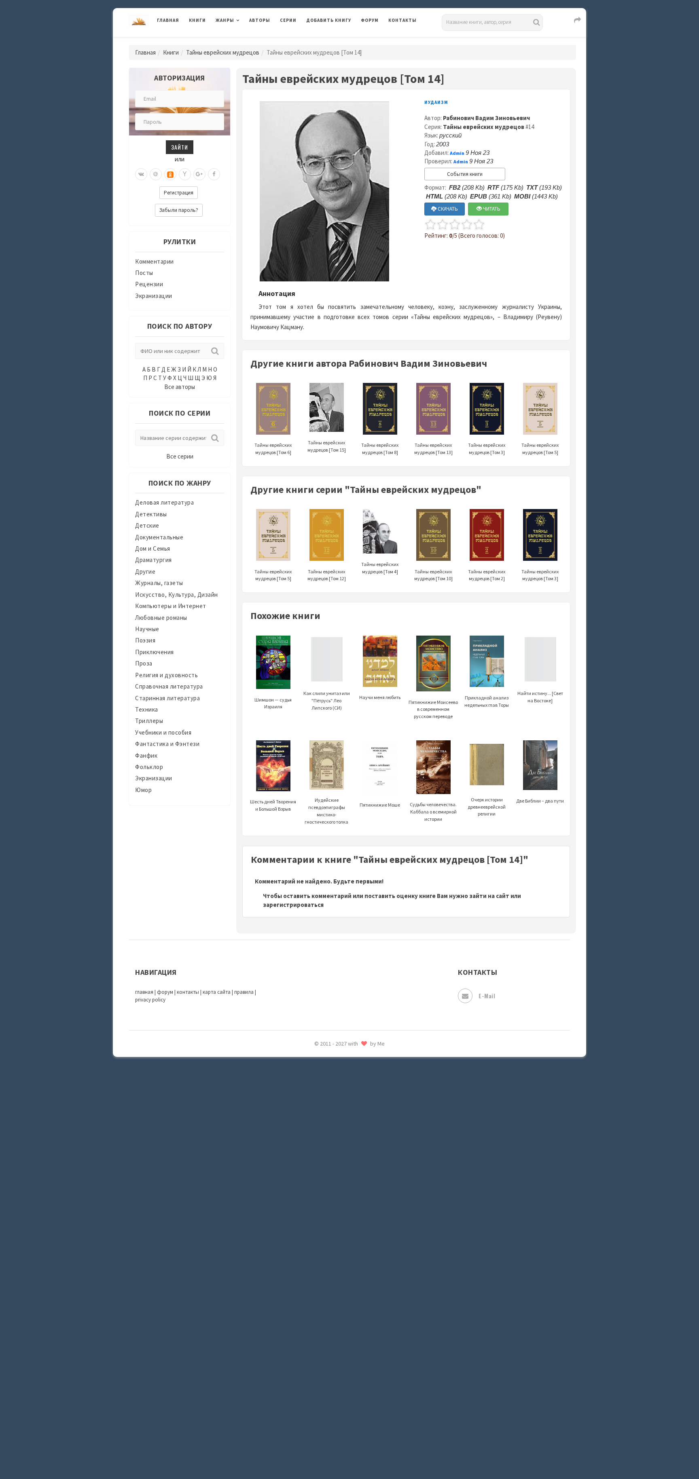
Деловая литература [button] (244, 41)
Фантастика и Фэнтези (167, 744)
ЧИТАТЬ (491, 208)
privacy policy (150, 999)
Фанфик (146, 755)
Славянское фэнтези (336, 1180)
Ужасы (316, 1307)
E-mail (487, 995)
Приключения (154, 652)
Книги (197, 20)
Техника (146, 709)
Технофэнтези (327, 1289)
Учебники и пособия (163, 732)
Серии (288, 20)
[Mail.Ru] (156, 174)
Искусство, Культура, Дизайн (176, 594)
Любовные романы (161, 617)
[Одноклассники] (170, 174)
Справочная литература (169, 686)
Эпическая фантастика (339, 1379)
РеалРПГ (318, 1126)
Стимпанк (321, 1252)
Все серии (179, 456)
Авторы (259, 20)
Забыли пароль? (178, 210)
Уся (312, 1325)
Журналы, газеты (159, 583)
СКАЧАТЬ (447, 208)
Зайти (179, 147)
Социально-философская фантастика (360, 1234)
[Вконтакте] (141, 174)
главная (144, 992)
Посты (144, 273)
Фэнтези (319, 1343)
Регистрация (178, 192)
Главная (168, 20)
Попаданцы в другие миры (344, 1072)
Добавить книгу (328, 20)
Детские (147, 525)
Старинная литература (167, 698)
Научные (147, 629)
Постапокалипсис (332, 1090)
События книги (465, 174)
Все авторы (179, 387)
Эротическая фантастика (343, 1415)
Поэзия (145, 640)
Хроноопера (323, 1361)
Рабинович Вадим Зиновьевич (486, 118)
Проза (144, 663)
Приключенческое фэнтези (345, 1108)
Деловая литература (335, 41)
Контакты (402, 20)
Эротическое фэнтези (338, 1433)
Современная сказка (335, 1216)
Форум (370, 20)
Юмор (143, 790)
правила (244, 992)
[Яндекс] (185, 174)
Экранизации (153, 296)
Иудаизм (436, 102)
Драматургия (153, 560)
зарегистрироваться (293, 905)
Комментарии (154, 261)
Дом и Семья (152, 548)
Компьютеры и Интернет (170, 606)
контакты (188, 992)
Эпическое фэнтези (334, 1397)
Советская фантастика (339, 1198)
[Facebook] (214, 174)
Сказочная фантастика (339, 1162)
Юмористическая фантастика (349, 1451)
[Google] (199, 174)
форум (165, 992)
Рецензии (149, 284)
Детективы (151, 514)
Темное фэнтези (330, 1271)
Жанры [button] (225, 20)
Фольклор (149, 767)
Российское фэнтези (336, 1144)
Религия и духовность (166, 675)
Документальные (159, 537)
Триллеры (149, 721)
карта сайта (217, 992)
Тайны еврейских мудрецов (222, 52)
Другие (145, 571)
